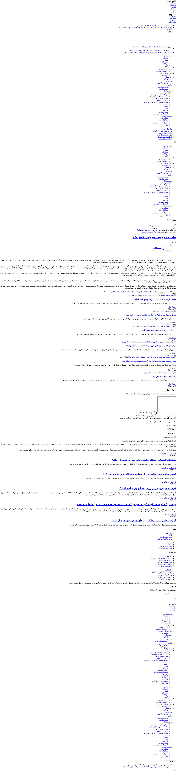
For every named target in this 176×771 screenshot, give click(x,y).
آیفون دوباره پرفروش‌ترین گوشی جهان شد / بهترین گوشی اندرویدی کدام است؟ (145, 27)
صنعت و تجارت (167, 116)
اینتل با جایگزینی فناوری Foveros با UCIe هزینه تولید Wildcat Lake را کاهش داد (146, 52)
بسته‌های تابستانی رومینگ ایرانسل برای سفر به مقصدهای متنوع (144, 459)
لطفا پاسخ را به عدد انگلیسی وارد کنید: (163, 422)
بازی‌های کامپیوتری (161, 83)
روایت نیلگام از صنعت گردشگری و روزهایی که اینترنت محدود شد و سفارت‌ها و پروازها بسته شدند (126, 504)
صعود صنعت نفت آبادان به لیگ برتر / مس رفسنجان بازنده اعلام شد (149, 361)
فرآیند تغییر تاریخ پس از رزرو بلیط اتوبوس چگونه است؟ (147, 488)
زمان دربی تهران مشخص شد (164, 376)
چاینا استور (164, 125)
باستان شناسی (163, 112)
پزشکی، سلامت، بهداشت (159, 94)
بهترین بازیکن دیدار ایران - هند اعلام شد (155, 291)
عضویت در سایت (147, 232)
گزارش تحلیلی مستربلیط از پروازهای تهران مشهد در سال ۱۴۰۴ (144, 520)
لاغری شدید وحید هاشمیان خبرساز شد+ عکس (126, 291)
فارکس (165, 79)
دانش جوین (164, 118)
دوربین (165, 65)
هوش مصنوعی (163, 87)
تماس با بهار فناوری (165, 133)
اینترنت (169, 67)
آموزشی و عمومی (166, 93)
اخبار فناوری (167, 56)
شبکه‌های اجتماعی (161, 71)
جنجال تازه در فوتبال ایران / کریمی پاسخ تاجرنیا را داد (155, 299)
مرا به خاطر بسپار (167, 230)
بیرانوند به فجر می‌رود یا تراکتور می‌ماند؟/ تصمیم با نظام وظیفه (151, 345)
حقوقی (165, 106)
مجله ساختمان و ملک (165, 539)
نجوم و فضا (168, 91)
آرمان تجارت (163, 120)
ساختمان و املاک (162, 100)
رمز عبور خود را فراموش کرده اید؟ (149, 230)
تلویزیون (165, 75)
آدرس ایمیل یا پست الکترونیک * (146, 416)
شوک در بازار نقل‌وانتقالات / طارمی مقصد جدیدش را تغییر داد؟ (151, 315)
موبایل (166, 64)
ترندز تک (169, 533)
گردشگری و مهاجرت (161, 114)
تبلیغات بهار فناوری (165, 139)
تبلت (166, 60)
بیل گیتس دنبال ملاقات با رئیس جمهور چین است (155, 25)
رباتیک (170, 85)
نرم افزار (169, 81)
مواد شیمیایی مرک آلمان (159, 123)
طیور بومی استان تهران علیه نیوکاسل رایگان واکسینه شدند (152, 47)
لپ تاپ (165, 58)
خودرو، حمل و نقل (162, 98)
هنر (167, 108)
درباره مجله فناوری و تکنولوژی (161, 131)
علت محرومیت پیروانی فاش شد (154, 237)
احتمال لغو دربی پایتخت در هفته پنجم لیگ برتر (158, 330)
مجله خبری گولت (166, 537)
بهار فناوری (168, 129)
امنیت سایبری (163, 69)
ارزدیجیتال (168, 77)
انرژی (166, 104)
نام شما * (154, 414)
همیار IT (165, 121)
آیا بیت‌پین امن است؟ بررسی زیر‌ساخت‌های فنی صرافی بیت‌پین (151, 766)
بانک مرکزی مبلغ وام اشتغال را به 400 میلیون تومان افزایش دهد (150, 50)
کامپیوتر (165, 62)
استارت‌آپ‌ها (164, 89)
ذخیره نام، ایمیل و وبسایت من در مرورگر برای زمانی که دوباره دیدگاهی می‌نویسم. (146, 418)
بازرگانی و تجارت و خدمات (159, 96)
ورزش (165, 110)
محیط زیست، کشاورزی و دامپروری (156, 102)
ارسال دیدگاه (171, 429)
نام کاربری (153, 225)
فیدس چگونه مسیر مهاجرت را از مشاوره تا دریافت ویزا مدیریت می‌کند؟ (139, 474)
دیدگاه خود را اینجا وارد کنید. (148, 412)
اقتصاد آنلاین (157, 248)
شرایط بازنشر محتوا (165, 137)
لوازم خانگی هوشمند (165, 73)
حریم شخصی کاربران (164, 135)
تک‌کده (170, 535)
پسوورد (154, 228)
